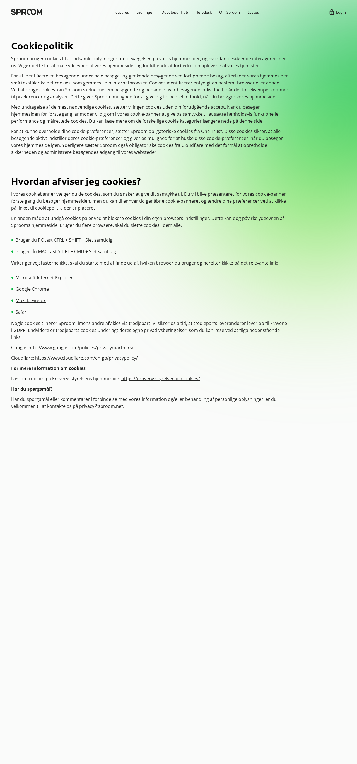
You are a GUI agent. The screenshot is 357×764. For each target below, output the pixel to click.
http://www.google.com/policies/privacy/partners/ (81, 348)
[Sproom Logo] (26, 12)
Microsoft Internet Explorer (44, 278)
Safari (22, 312)
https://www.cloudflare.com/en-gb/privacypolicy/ (86, 358)
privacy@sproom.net (101, 406)
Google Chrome (32, 289)
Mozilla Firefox (31, 300)
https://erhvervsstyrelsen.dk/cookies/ (160, 378)
